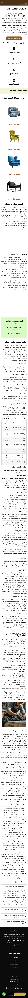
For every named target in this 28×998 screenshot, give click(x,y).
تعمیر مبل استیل (14, 124)
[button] (2, 3)
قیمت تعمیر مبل (14, 957)
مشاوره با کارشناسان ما (14, 333)
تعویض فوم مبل (14, 961)
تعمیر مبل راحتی (14, 174)
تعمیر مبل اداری (14, 199)
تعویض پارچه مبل (14, 964)
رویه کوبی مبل (14, 967)
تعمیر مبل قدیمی (14, 149)
